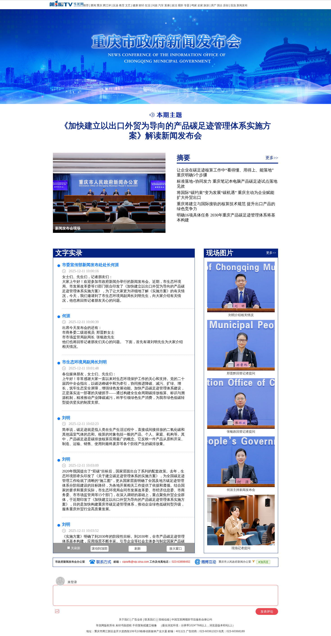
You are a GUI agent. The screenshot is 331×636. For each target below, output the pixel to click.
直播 (167, 5)
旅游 (206, 5)
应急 (233, 5)
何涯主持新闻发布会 (241, 490)
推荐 (86, 5)
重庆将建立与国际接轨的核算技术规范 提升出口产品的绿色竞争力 (226, 206)
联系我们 (150, 619)
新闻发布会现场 (67, 228)
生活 (147, 5)
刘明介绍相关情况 (241, 315)
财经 (141, 5)
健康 (135, 5)
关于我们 (124, 619)
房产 (213, 5)
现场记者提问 (240, 548)
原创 (226, 5)
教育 (122, 5)
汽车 (161, 5)
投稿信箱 (164, 619)
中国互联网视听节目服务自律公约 (192, 619)
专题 (186, 5)
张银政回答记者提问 (241, 431)
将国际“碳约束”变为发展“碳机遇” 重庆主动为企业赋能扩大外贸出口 (225, 195)
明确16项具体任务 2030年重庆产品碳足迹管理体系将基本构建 (226, 217)
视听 (180, 5)
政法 (174, 5)
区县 (115, 5)
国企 (219, 5)
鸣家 (194, 5)
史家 (200, 5)
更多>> (271, 157)
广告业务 (137, 619)
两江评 (107, 5)
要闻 (93, 5)
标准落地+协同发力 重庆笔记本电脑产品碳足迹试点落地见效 (227, 184)
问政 (155, 5)
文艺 (128, 5)
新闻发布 (242, 5)
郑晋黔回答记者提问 (241, 373)
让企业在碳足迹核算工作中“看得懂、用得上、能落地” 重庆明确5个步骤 (225, 172)
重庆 (99, 5)
